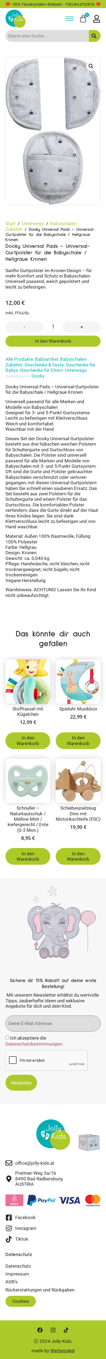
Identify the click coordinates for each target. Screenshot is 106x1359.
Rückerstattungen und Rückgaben (39, 1290)
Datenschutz (18, 1266)
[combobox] (47, 36)
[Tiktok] (66, 1330)
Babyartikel (46, 359)
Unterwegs (33, 223)
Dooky (38, 376)
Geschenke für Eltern (41, 370)
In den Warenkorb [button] (28, 740)
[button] (91, 66)
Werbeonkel (62, 1350)
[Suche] (95, 36)
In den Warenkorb (53, 341)
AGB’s (11, 1281)
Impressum (17, 1274)
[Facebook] (40, 1330)
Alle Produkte (19, 359)
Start (10, 223)
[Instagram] (53, 1330)
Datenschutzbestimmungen (33, 1044)
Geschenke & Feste (44, 365)
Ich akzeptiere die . (34, 1041)
